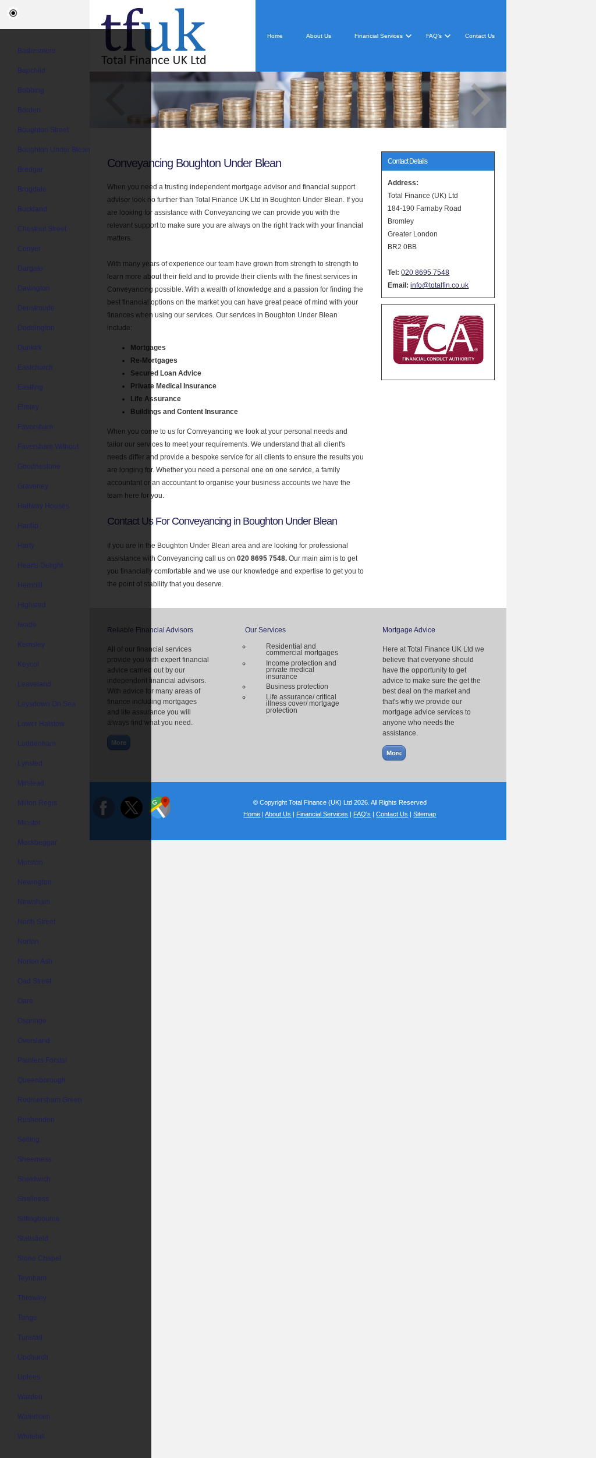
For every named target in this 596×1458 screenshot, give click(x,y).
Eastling (30, 387)
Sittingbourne (38, 1219)
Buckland (32, 209)
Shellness (33, 1199)
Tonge (27, 1318)
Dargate (30, 268)
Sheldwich (34, 1179)
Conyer (29, 249)
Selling (28, 1139)
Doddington (36, 328)
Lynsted (29, 763)
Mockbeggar (37, 842)
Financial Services (378, 36)
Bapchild (31, 70)
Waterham (33, 1417)
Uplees (28, 1377)
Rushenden (36, 1120)
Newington (34, 882)
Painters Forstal (42, 1060)
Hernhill (29, 585)
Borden (29, 110)
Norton (28, 941)
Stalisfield (32, 1238)
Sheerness (34, 1159)
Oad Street (34, 981)
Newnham (33, 902)
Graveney (32, 486)
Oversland (33, 1040)
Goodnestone (39, 466)
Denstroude (36, 308)
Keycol (28, 664)
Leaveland (34, 684)
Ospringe (32, 1021)
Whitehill (31, 1436)
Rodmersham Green (49, 1100)
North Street (36, 922)
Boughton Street (43, 130)
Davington (33, 288)
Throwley (32, 1298)
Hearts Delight (40, 565)
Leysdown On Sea (46, 704)
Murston (30, 862)
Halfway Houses (43, 506)
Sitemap (424, 814)
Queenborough (41, 1080)
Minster (29, 823)
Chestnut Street (41, 229)
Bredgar (30, 169)
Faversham (35, 427)
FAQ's (434, 36)
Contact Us (480, 36)
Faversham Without (48, 447)
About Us (318, 36)
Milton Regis (37, 803)
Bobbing (30, 90)
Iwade (27, 625)
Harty (25, 546)
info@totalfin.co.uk (439, 285)
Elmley (28, 407)
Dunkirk (29, 348)
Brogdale (32, 189)
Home (275, 36)
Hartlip (27, 526)
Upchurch (32, 1357)
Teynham (32, 1278)
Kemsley (31, 644)
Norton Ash (34, 961)
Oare (25, 1001)
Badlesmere (36, 51)
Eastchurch (35, 367)
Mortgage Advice (408, 630)
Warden (29, 1397)
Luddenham (36, 743)
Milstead (30, 783)
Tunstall (29, 1337)
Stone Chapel (39, 1258)
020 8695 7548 (425, 272)
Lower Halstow (41, 724)
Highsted (31, 605)
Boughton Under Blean (53, 150)
